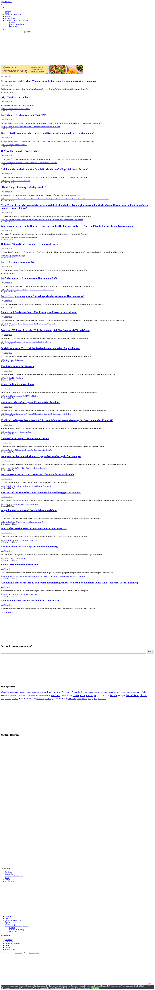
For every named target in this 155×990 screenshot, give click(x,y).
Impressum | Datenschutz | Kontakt (16, 20)
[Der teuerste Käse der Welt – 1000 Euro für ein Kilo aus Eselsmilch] (24, 468)
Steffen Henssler (27, 698)
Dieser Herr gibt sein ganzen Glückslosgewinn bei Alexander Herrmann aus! (42, 296)
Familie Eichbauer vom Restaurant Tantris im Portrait (30, 600)
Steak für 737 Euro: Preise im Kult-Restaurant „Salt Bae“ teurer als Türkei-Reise (45, 330)
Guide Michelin (114, 692)
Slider (143, 695)
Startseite (8, 11)
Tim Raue (72, 698)
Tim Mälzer (60, 698)
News (7, 13)
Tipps (79, 699)
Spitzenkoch (15, 699)
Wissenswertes (10, 18)
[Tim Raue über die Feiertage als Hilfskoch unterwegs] (19, 540)
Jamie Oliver (142, 692)
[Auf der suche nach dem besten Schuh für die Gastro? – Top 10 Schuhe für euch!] (29, 163)
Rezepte (7, 16)
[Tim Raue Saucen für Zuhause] (12, 360)
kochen (23, 696)
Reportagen (99, 696)
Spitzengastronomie (6, 699)
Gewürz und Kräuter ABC (14, 876)
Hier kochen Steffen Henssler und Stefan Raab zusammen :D (34, 528)
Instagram (133, 692)
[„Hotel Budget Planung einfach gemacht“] (15, 181)
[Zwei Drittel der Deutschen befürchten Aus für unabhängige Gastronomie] (26, 486)
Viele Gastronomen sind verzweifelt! (20, 564)
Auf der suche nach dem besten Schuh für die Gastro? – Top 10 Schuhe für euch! (44, 169)
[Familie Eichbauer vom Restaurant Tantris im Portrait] (19, 594)
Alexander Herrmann (10, 692)
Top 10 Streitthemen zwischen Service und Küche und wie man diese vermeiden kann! (47, 133)
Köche (28, 696)
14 (6, 612)
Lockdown (34, 696)
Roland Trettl (132, 695)
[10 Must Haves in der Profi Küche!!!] (14, 145)
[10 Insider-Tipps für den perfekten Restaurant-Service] (19, 238)
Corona (51, 692)
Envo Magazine (34, 953)
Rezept (113, 695)
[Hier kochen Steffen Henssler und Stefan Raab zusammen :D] (22, 522)
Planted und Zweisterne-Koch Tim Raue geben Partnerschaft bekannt (39, 312)
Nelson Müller (66, 696)
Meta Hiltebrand (44, 696)
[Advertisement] (64, 49)
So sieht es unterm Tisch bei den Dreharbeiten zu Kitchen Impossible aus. (40, 348)
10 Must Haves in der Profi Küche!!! (20, 151)
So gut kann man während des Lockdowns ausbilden (29, 510)
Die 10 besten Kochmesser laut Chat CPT (23, 115)
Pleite (82, 695)
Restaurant (106, 696)
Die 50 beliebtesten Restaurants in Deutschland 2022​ (29, 278)
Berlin (34, 692)
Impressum (13, 26)
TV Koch (84, 699)
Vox (95, 699)
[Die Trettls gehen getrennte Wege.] (13, 256)
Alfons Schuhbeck (25, 692)
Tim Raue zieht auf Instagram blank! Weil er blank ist (30, 402)
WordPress (18, 953)
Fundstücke (9, 874)
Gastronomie (94, 692)
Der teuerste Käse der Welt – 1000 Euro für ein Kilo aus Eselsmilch (37, 474)
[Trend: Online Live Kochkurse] (12, 378)
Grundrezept (104, 692)
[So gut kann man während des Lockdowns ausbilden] (19, 504)
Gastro (86, 692)
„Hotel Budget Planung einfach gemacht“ (23, 187)
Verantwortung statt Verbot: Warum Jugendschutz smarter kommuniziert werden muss (48, 81)
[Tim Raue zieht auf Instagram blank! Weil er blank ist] (19, 396)
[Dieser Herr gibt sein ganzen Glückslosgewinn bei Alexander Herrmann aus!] (27, 290)
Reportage (91, 695)
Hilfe (128, 692)
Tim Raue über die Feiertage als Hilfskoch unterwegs (30, 546)
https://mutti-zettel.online (14, 97)
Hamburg (123, 692)
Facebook (66, 692)
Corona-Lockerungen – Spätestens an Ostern (25, 438)
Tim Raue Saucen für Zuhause (17, 366)
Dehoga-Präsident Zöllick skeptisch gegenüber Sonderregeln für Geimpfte (41, 456)
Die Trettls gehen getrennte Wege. (19, 262)
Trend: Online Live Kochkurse (17, 384)
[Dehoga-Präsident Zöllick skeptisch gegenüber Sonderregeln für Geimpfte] (26, 450)
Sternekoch (40, 699)
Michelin (55, 695)
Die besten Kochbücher (13, 15)
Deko (59, 692)
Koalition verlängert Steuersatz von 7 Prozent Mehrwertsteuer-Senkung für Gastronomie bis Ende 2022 (57, 420)
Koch (18, 696)
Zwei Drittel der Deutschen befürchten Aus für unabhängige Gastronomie (41, 492)
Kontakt (12, 22)
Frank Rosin (77, 692)
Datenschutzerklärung (16, 24)
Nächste (10, 612)
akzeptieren (95, 988)
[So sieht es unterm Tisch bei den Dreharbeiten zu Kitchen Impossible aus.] (26, 342)
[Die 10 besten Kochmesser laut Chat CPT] (15, 109)
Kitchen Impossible (8, 696)
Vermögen (90, 699)
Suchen (150, 652)
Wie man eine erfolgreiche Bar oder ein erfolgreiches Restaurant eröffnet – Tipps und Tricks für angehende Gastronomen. (67, 226)
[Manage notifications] (149, 984)
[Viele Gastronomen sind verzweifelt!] (14, 558)
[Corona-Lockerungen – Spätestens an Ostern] (16, 432)
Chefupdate (8, 85)
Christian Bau (41, 692)
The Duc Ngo (49, 699)
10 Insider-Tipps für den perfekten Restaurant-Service (30, 244)
